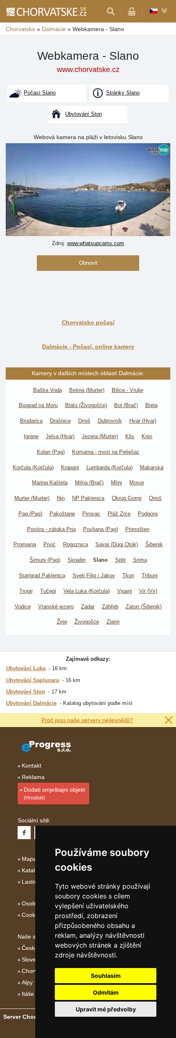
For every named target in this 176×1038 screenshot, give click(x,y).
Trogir (26, 591)
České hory (36, 948)
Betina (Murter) (86, 390)
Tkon (128, 575)
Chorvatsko (36, 971)
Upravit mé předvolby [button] (106, 1009)
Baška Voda (47, 390)
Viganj (124, 591)
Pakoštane (62, 514)
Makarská (151, 467)
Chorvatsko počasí (88, 322)
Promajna (25, 544)
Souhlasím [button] (106, 975)
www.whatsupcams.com (95, 243)
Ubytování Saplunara (32, 680)
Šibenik (154, 544)
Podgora (148, 514)
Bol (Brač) (126, 405)
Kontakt (31, 765)
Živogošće (86, 622)
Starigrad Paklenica (42, 575)
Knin (147, 436)
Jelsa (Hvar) (60, 436)
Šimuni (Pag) (44, 560)
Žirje (62, 622)
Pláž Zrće (119, 514)
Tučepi (48, 591)
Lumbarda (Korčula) (109, 467)
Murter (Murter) (32, 498)
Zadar (88, 606)
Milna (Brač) (89, 483)
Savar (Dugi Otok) (116, 544)
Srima (140, 560)
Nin (61, 498)
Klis (129, 436)
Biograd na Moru (38, 405)
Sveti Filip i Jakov (93, 575)
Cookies (32, 915)
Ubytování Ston (25, 692)
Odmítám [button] (106, 992)
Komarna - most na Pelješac (106, 452)
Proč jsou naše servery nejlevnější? (87, 720)
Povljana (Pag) (100, 529)
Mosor (136, 483)
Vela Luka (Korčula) (86, 591)
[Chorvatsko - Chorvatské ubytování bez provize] (46, 11)
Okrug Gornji (127, 498)
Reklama (33, 777)
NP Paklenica (88, 498)
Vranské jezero (56, 606)
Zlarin (113, 622)
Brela (151, 405)
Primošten (137, 529)
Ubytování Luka (25, 668)
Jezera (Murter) (100, 436)
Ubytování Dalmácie (31, 703)
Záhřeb (110, 606)
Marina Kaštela (50, 483)
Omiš (155, 498)
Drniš (84, 421)
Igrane (31, 436)
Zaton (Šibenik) (144, 606)
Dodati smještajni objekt (54, 793)
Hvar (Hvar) (142, 421)
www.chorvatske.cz (88, 69)
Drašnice (60, 421)
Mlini (116, 483)
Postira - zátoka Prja (51, 529)
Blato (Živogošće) (86, 405)
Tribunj (150, 575)
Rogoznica (75, 544)
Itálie (28, 994)
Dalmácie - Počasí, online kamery (88, 346)
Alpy (27, 982)
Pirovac (91, 514)
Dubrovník (110, 421)
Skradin (77, 560)
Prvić (49, 544)
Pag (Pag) (30, 514)
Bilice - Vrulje (127, 390)
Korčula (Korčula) (33, 467)
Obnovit (88, 263)
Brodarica (31, 421)
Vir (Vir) (148, 591)
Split (120, 560)
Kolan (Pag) (51, 452)
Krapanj (70, 467)
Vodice (23, 606)
